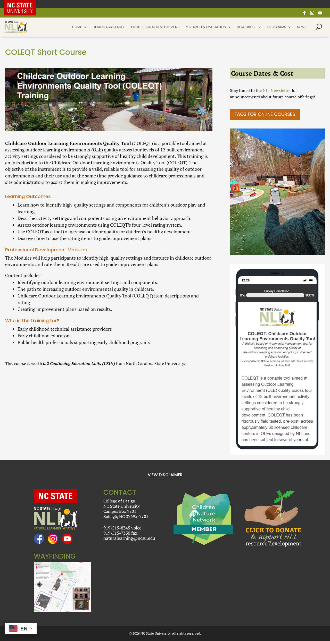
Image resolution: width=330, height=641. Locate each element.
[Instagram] (312, 14)
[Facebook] (304, 14)
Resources (247, 27)
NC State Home (24, 4)
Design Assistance (109, 27)
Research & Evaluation (205, 27)
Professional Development (155, 27)
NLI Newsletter (277, 90)
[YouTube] (320, 14)
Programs (276, 27)
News (302, 27)
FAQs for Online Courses (265, 114)
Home (77, 27)
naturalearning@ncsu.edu (129, 538)
